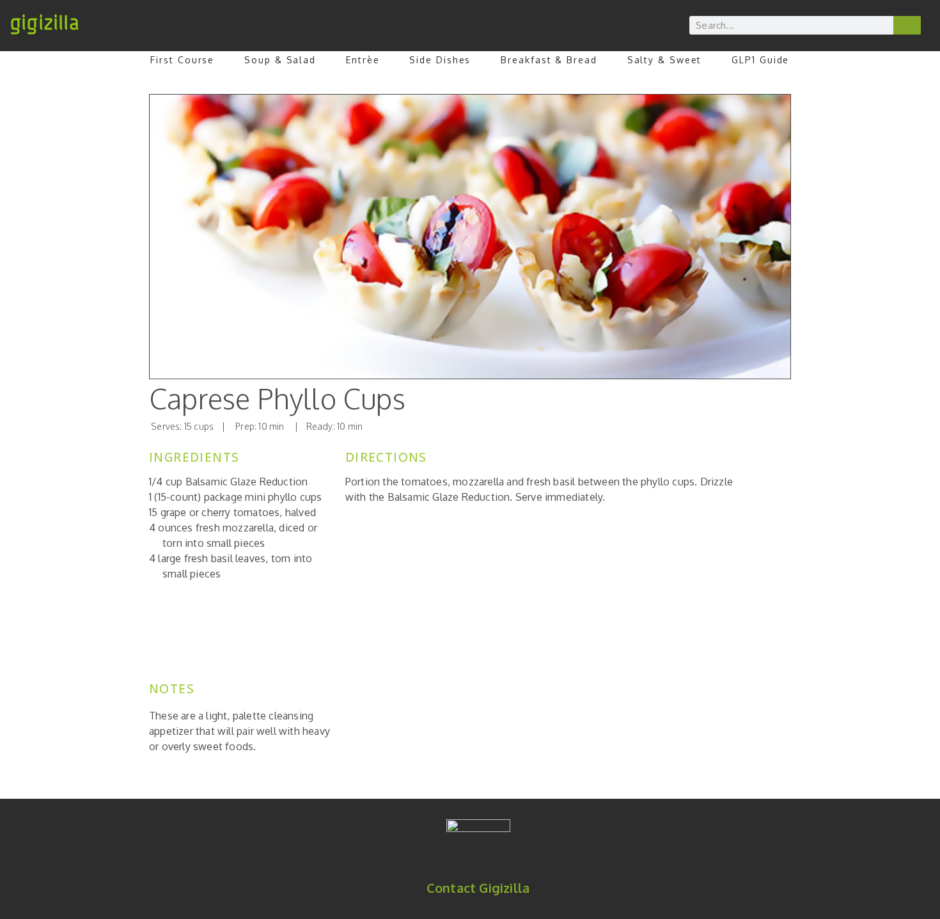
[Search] (907, 25)
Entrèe (362, 59)
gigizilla (44, 23)
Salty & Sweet (664, 59)
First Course (182, 59)
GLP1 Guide (760, 59)
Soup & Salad (280, 59)
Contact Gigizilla (478, 887)
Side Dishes (440, 59)
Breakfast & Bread (549, 59)
